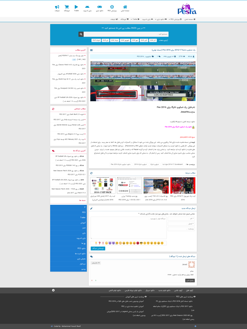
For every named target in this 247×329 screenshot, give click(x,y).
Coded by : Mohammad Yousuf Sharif (67, 326)
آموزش (83, 222)
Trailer (83, 217)
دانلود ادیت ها (80, 253)
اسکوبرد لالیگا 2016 (140, 164)
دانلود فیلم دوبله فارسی (133, 290)
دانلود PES (82, 248)
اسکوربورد (148, 56)
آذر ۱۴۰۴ (153, 40)
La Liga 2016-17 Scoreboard (173, 164)
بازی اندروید (81, 238)
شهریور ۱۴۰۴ (125, 40)
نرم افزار (83, 264)
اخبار (84, 227)
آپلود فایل (189, 290)
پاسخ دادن (190, 280)
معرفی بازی (81, 258)
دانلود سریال (150, 290)
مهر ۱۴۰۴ (135, 40)
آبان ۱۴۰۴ (144, 40)
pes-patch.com (186, 137)
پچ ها (84, 243)
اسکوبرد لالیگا (155, 164)
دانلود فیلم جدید (164, 290)
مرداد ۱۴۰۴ (114, 40)
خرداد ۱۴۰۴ (96, 40)
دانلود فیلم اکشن (115, 290)
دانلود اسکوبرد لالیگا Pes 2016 (120, 164)
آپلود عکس (178, 290)
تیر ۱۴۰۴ (105, 40)
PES (84, 212)
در (70, 158)
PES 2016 (140, 56)
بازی (84, 233)
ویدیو (84, 269)
